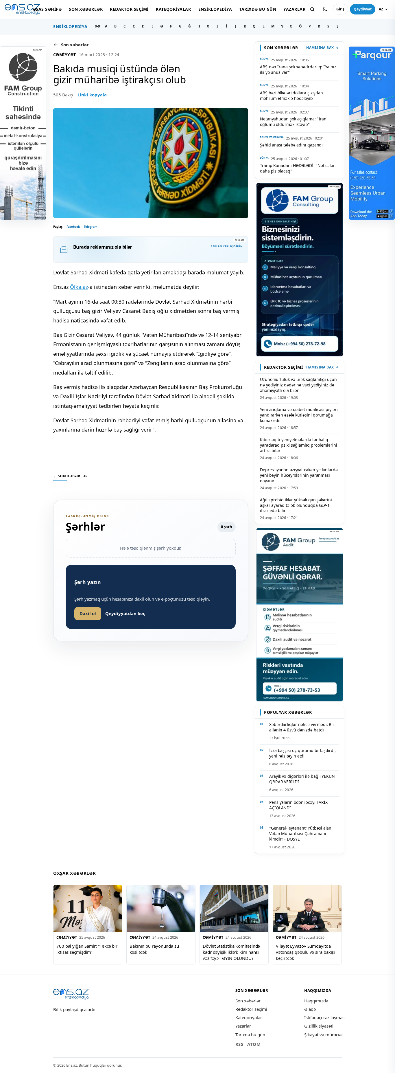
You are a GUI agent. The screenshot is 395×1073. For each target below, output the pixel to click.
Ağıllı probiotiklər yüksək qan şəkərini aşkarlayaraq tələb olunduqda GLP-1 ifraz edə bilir (296, 505)
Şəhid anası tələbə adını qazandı (291, 145)
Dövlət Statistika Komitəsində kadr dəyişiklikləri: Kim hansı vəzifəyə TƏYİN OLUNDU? (231, 952)
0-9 (97, 26)
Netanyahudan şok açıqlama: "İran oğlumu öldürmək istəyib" (293, 121)
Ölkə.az (79, 286)
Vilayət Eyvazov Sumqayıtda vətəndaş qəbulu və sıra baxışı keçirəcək (305, 952)
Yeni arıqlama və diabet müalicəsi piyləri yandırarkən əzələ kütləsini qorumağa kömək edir (299, 415)
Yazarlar (294, 9)
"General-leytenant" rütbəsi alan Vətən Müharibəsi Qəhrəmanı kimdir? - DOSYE (300, 833)
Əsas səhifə (47, 9)
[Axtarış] (312, 9)
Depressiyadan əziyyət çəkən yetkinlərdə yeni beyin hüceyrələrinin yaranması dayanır (299, 475)
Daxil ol (88, 613)
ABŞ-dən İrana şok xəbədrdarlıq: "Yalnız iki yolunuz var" (298, 69)
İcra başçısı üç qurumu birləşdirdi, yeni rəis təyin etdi (302, 753)
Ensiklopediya (215, 9)
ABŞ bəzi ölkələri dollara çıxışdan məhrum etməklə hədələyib (291, 95)
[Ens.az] (22, 9)
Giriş (340, 9)
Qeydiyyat (363, 9)
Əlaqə (310, 1009)
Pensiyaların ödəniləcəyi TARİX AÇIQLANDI (298, 804)
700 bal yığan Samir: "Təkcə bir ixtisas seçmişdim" (86, 949)
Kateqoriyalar (173, 9)
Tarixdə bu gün (257, 9)
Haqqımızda (316, 1001)
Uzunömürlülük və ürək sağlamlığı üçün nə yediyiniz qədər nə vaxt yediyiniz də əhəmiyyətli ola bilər (298, 385)
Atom (254, 1044)
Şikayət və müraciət (323, 1034)
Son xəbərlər (86, 9)
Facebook (73, 227)
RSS (239, 1044)
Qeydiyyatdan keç (125, 613)
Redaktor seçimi (129, 9)
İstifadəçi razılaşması (325, 1017)
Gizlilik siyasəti (318, 1026)
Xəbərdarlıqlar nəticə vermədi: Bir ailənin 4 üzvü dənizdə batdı (301, 727)
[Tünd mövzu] (325, 9)
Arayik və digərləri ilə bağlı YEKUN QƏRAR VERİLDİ (302, 778)
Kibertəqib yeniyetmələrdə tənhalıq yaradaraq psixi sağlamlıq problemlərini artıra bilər (298, 445)
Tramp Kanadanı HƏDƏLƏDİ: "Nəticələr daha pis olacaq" (297, 168)
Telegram (90, 227)
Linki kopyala (92, 95)
